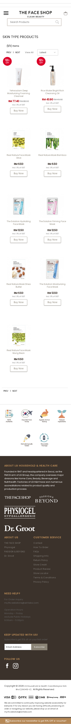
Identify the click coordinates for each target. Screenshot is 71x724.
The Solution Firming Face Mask (52, 223)
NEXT (17, 52)
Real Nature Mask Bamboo (52, 155)
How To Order (40, 547)
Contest (37, 542)
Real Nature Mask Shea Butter (19, 285)
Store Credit (40, 564)
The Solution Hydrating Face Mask (19, 223)
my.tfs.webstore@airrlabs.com (21, 602)
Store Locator (40, 573)
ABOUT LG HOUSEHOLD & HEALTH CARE (31, 465)
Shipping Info (41, 555)
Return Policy (40, 560)
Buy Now (19, 110)
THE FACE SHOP (12, 542)
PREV (8, 52)
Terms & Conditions (44, 577)
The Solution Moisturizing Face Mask (52, 285)
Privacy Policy (41, 581)
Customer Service (47, 537)
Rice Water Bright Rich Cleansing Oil (52, 92)
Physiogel (9, 547)
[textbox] (34, 22)
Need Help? (12, 593)
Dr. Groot (9, 555)
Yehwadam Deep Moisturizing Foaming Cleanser (18, 93)
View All (29, 52)
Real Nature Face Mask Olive (19, 156)
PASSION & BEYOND (14, 551)
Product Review (41, 568)
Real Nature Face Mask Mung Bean (19, 352)
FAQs (36, 551)
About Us (11, 537)
